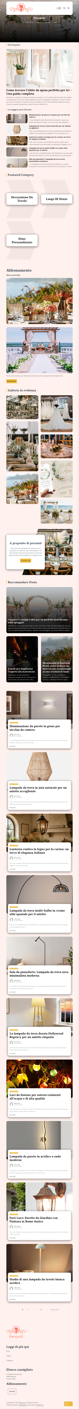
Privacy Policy (11, 1379)
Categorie (9, 1360)
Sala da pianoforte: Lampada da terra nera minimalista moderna (47, 160)
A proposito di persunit (14, 1374)
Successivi (55, 1309)
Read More (11, 381)
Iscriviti (12, 1391)
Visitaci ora (25, 561)
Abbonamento (11, 1376)
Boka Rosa (17, 734)
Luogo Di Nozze (56, 199)
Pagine (8, 1356)
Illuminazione (14, 722)
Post (7, 1351)
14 (41, 1309)
